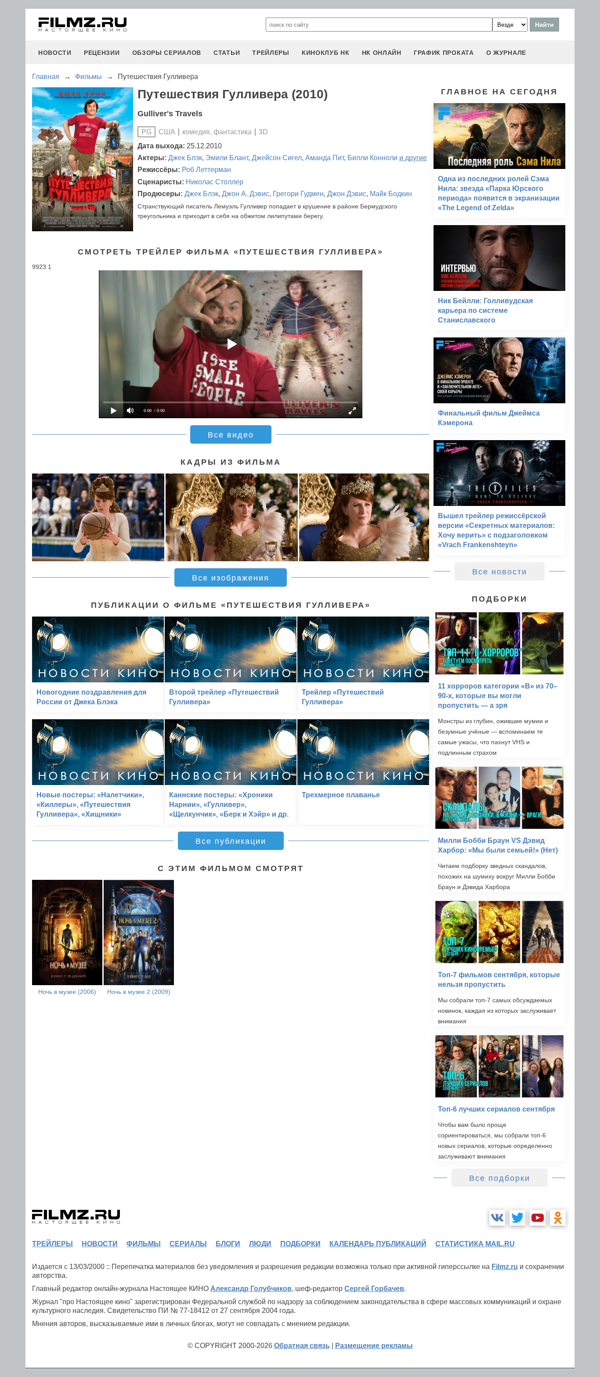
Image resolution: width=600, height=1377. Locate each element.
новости (55, 52)
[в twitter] (517, 1218)
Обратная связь (302, 1345)
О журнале (506, 52)
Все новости (499, 571)
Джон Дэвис (346, 193)
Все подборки (499, 1178)
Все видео (231, 434)
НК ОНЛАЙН (381, 52)
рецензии (102, 52)
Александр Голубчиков (251, 1288)
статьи (226, 52)
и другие (413, 157)
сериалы (188, 1244)
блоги (228, 1244)
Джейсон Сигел (277, 157)
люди (260, 1244)
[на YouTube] (538, 1218)
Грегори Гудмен (298, 193)
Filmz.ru (505, 1266)
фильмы (144, 1244)
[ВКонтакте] (497, 1218)
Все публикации (230, 841)
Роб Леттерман (206, 169)
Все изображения (230, 578)
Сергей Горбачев (374, 1288)
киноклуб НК (326, 52)
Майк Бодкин (391, 193)
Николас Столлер (214, 182)
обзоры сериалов (167, 52)
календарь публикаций (378, 1244)
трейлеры (270, 52)
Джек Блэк (185, 157)
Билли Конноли (372, 157)
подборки (300, 1244)
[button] (417, 517)
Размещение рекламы (374, 1345)
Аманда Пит (324, 157)
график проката (444, 52)
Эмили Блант (227, 157)
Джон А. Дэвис (245, 193)
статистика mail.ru (475, 1244)
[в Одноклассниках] (558, 1218)
